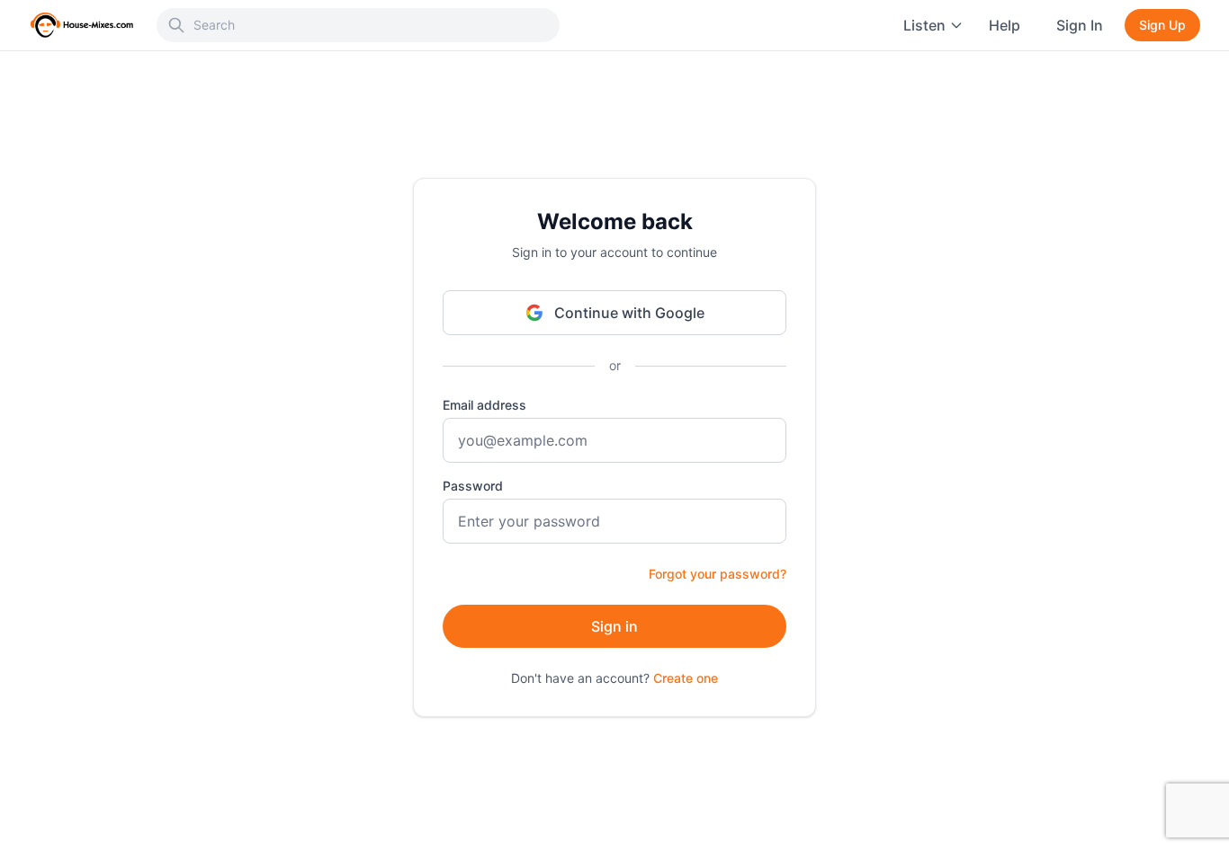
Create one (685, 678)
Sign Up (1162, 24)
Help (1004, 25)
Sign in (614, 626)
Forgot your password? (717, 573)
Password (473, 485)
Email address (484, 404)
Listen (924, 25)
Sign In (1079, 25)
